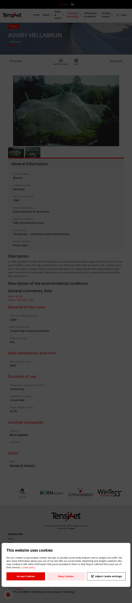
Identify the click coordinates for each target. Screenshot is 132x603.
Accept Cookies (26, 576)
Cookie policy (28, 567)
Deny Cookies (66, 576)
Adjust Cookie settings (108, 576)
